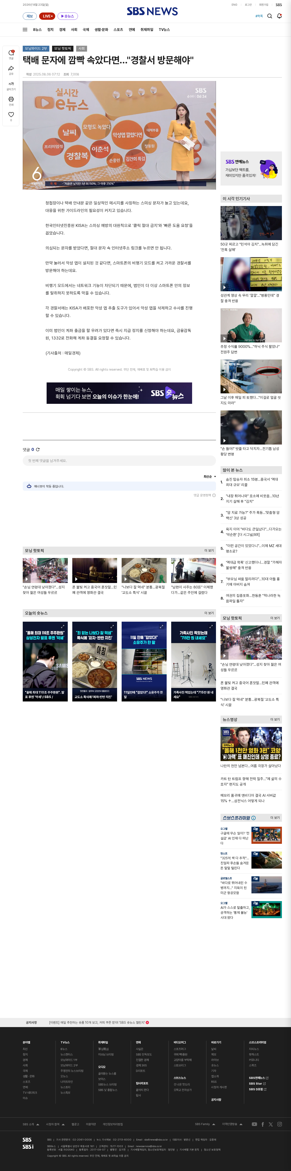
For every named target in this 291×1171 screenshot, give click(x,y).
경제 (62, 30)
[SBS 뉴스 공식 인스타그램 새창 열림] (279, 1124)
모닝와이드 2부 (36, 48)
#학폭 (259, 16)
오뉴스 (64, 1076)
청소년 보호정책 (212, 1149)
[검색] (269, 16)
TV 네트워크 (30, 1092)
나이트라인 (66, 1081)
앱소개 (215, 1076)
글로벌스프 (226, 878)
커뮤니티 (254, 1060)
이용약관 (91, 1124)
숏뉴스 (215, 1065)
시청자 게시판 (219, 1087)
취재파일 (146, 30)
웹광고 (75, 1124)
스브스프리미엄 (257, 1041)
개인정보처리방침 (113, 1124)
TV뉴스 (164, 30)
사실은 (139, 1049)
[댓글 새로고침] (38, 449)
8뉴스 (37, 30)
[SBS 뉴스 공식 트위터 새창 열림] (270, 1124)
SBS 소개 (31, 1125)
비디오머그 (180, 1041)
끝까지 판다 (142, 1090)
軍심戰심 (103, 1049)
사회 (74, 30)
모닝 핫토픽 (62, 48)
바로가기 (216, 1041)
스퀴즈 (252, 1065)
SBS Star (255, 1083)
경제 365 (141, 1065)
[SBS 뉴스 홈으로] (152, 11)
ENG (234, 4)
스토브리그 (180, 1065)
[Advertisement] (119, 522)
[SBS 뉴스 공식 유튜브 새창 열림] (254, 1124)
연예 (132, 30)
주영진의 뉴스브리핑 (71, 1071)
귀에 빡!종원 (180, 1054)
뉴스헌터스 (66, 1054)
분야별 (26, 1041)
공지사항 (216, 1099)
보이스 (102, 1079)
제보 (213, 1054)
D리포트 (140, 1071)
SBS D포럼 (256, 1088)
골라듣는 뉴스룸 (107, 1073)
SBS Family (205, 1124)
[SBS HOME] (279, 4)
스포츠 (118, 30)
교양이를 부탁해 (183, 1060)
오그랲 (224, 828)
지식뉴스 (254, 1049)
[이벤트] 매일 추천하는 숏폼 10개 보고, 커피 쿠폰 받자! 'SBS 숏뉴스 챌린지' (97, 1021)
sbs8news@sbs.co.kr (156, 1139)
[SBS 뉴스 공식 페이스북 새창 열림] (262, 1124)
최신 (25, 1049)
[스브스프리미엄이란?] (254, 818)
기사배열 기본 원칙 (189, 1149)
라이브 (215, 1060)
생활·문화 (101, 30)
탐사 (138, 1095)
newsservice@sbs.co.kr (149, 1146)
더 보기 (208, 549)
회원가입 (263, 4)
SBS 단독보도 (144, 1054)
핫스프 (224, 853)
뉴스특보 (65, 1092)
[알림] (279, 16)
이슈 (25, 1098)
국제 (86, 30)
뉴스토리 (65, 1087)
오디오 (102, 1066)
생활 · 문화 (29, 1076)
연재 (138, 1041)
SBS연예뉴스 (257, 1077)
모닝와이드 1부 (68, 1060)
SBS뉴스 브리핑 (107, 1084)
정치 (50, 30)
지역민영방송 (232, 1124)
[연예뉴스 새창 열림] (251, 168)
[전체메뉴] (25, 29)
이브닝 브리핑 (106, 1054)
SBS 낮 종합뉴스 (107, 1090)
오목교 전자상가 (183, 1090)
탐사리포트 (142, 1082)
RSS (214, 1081)
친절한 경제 (142, 1060)
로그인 (248, 4)
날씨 (213, 1049)
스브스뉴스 (180, 1077)
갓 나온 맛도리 (182, 1084)
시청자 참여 (55, 1125)
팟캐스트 (254, 1054)
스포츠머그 (180, 1049)
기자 (213, 1071)
